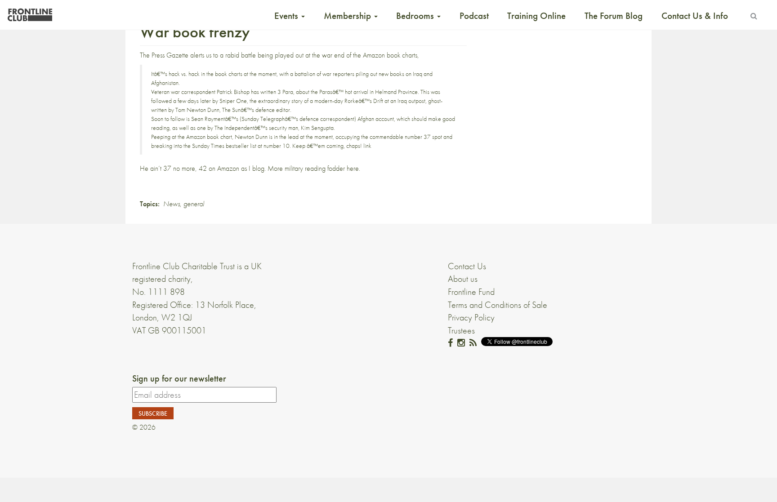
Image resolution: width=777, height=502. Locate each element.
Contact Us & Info (694, 16)
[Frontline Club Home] (29, 12)
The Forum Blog (614, 16)
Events (287, 16)
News (171, 204)
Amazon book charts (390, 55)
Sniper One (233, 101)
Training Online (536, 16)
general (193, 204)
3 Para (285, 92)
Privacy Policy (471, 317)
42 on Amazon (219, 168)
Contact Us (467, 266)
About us (463, 278)
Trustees (461, 330)
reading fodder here (332, 168)
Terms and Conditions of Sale (497, 305)
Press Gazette (170, 55)
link (367, 146)
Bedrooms (416, 16)
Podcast (474, 16)
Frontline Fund (471, 292)
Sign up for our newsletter (179, 378)
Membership (348, 16)
